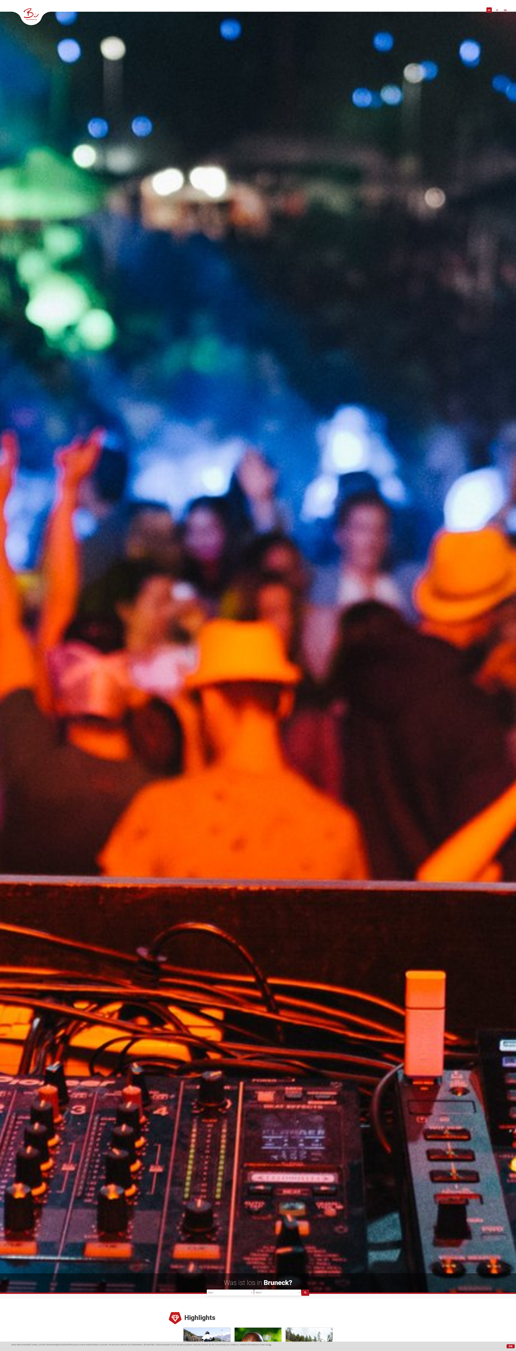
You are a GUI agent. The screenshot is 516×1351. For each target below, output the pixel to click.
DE (489, 10)
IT (497, 10)
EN (505, 10)
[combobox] (230, 1293)
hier (269, 1345)
